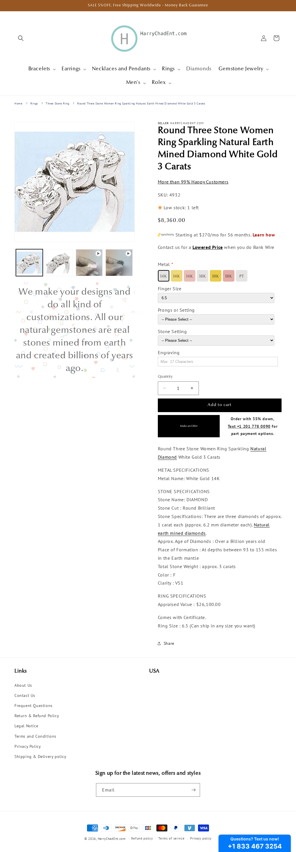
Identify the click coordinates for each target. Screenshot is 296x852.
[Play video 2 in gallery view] (119, 262)
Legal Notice (26, 725)
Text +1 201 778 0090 (249, 426)
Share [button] (169, 643)
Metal (164, 264)
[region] (74, 330)
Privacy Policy (27, 746)
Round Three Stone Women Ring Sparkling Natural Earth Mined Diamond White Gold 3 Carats (141, 103)
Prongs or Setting (176, 310)
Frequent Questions (33, 705)
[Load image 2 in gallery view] (59, 262)
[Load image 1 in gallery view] (29, 262)
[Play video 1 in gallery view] (89, 262)
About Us (23, 685)
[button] (20, 38)
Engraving (169, 352)
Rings (34, 103)
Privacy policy (201, 838)
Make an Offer (188, 426)
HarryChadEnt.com (112, 839)
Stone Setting (172, 331)
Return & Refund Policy (36, 715)
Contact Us (24, 695)
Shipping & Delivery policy (40, 756)
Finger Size (170, 288)
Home (18, 103)
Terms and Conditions (35, 736)
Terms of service (171, 838)
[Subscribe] (193, 790)
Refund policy (142, 838)
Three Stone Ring (57, 103)
